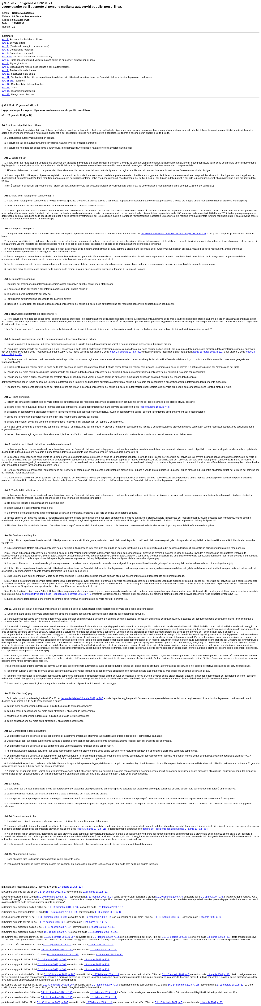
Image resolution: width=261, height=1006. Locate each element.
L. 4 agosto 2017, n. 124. (70, 886)
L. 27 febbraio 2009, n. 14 (105, 984)
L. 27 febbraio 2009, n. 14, (99, 896)
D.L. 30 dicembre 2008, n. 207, (53, 896)
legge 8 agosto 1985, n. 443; (154, 407)
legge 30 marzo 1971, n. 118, (92, 829)
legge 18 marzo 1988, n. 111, (208, 351)
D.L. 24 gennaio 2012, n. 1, (52, 891)
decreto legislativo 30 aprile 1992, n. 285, (82, 698)
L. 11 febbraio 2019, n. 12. (110, 907)
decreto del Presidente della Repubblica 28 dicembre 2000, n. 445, (57, 594)
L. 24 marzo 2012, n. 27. (95, 891)
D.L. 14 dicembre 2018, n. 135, (64, 907)
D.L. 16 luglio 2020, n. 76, (57, 932)
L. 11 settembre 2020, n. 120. (103, 932)
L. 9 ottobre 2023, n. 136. (102, 927)
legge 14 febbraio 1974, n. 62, (125, 351)
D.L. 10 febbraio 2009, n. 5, (169, 896)
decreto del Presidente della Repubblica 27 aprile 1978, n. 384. (175, 829)
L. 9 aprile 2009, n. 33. (212, 896)
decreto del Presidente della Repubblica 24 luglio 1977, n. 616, (173, 233)
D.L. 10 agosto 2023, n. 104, (57, 927)
